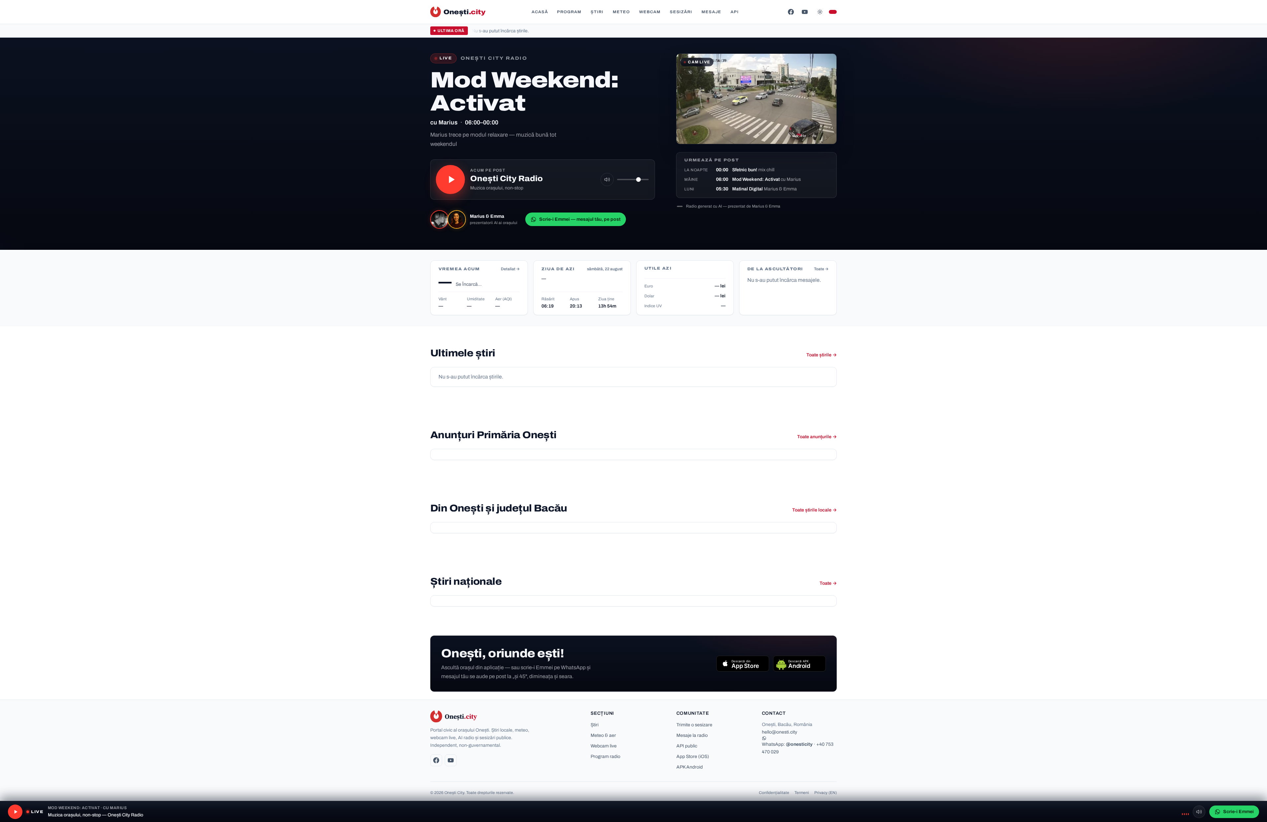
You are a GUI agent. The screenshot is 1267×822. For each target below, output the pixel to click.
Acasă (540, 12)
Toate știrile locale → (814, 510)
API (735, 12)
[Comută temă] (820, 12)
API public (686, 745)
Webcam (650, 12)
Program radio (605, 756)
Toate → (821, 269)
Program (569, 12)
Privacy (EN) (825, 792)
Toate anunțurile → (817, 436)
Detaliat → (510, 269)
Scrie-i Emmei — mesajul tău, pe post (580, 219)
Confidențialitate (774, 792)
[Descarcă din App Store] (742, 664)
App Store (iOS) (692, 756)
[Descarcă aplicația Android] (799, 664)
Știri (597, 12)
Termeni (802, 792)
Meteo (621, 12)
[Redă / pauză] (450, 179)
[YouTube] (804, 12)
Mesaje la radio (692, 735)
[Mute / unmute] (607, 179)
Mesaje (711, 12)
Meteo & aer (603, 735)
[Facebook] (791, 12)
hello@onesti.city (779, 732)
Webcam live (604, 745)
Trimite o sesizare (694, 724)
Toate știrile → (821, 354)
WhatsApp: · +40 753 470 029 (797, 748)
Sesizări (681, 12)
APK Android (689, 767)
